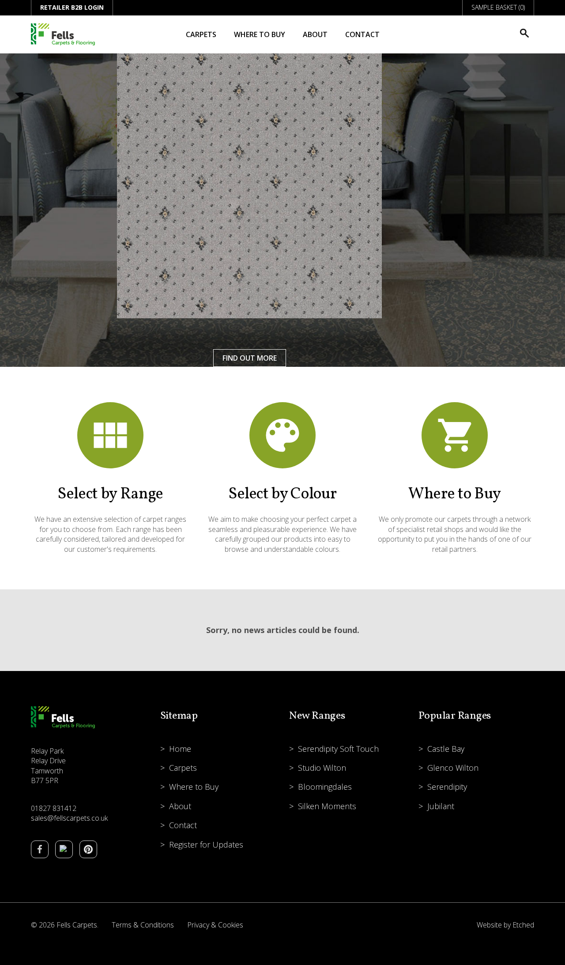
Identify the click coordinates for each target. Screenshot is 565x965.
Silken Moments (327, 806)
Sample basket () (498, 7)
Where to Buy (259, 34)
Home (180, 748)
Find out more (249, 358)
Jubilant (440, 806)
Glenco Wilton (452, 767)
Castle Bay (445, 748)
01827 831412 (53, 808)
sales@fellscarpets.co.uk (69, 818)
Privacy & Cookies (215, 925)
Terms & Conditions (143, 925)
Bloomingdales (325, 786)
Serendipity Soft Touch (338, 748)
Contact (362, 34)
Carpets (201, 34)
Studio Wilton (322, 767)
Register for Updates (206, 844)
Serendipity (447, 786)
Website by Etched (505, 925)
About (315, 34)
